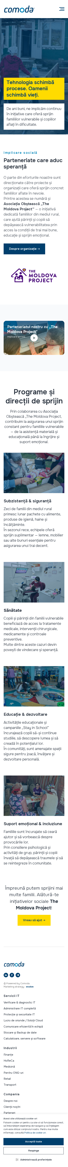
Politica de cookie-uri (35, 1132)
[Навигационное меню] (61, 9)
